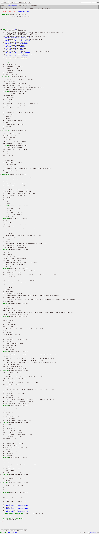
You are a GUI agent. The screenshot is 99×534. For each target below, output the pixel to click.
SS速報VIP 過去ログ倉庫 (21, 2)
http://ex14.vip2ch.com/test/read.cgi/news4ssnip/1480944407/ (15, 508)
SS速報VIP (13, 2)
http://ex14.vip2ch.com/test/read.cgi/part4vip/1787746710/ (16, 55)
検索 (29, 2)
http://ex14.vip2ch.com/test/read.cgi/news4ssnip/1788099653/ (17, 37)
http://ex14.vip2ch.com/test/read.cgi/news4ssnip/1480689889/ (15, 505)
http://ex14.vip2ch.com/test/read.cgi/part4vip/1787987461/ (16, 43)
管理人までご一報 (34, 6)
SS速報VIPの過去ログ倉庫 (13, 5)
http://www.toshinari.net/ (92, 532)
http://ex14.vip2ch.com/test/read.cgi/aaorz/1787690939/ (16, 58)
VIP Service (6, 2)
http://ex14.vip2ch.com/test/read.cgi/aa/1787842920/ (15, 46)
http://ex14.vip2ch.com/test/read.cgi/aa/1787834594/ (15, 49)
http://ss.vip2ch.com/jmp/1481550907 (14, 20)
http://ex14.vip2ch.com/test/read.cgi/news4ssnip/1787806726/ (17, 52)
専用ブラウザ (19, 530)
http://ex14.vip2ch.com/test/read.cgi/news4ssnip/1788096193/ (17, 40)
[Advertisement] (23, 25)
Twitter (15, 29)
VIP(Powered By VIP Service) (13, 532)
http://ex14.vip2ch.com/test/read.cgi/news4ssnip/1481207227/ (15, 511)
